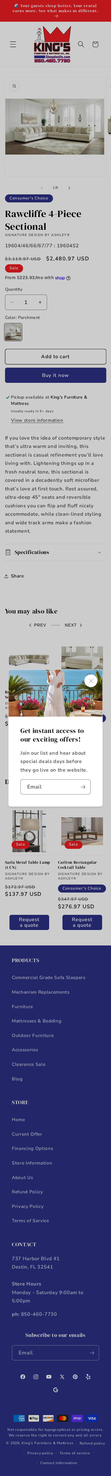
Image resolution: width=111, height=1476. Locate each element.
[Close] (90, 680)
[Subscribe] (83, 787)
